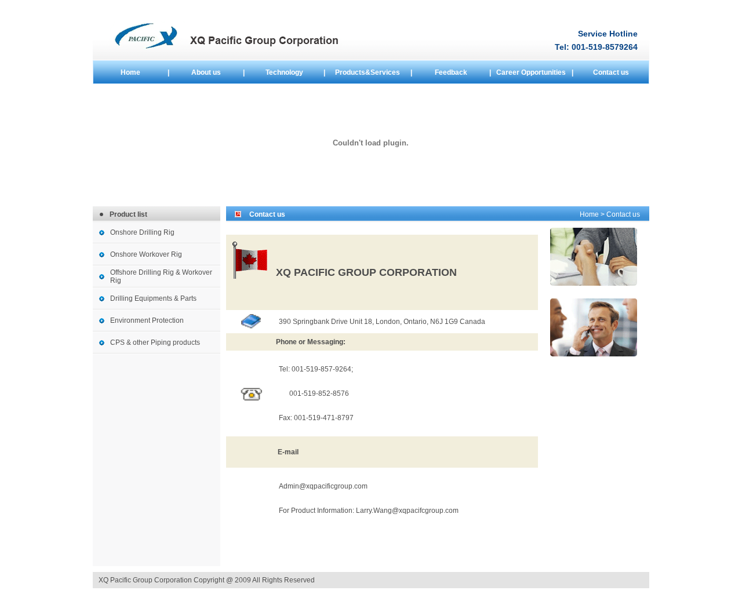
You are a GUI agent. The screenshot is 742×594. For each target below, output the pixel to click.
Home (130, 72)
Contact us (611, 72)
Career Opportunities (531, 72)
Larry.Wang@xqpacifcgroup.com (407, 510)
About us (206, 72)
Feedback (451, 72)
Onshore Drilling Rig (142, 232)
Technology (284, 72)
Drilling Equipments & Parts (153, 298)
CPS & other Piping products (155, 342)
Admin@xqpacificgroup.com (323, 486)
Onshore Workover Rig (146, 254)
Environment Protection (147, 320)
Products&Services (367, 72)
